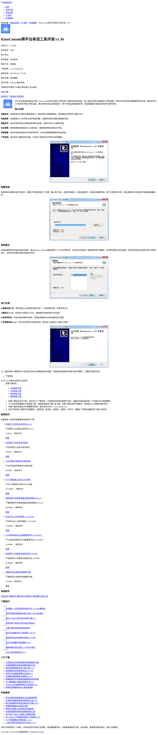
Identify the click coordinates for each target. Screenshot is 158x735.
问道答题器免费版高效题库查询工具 (20, 665)
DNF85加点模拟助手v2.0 (16, 652)
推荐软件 (20, 96)
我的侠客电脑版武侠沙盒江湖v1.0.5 (20, 668)
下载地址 (12, 96)
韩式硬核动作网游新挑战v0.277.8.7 (20, 671)
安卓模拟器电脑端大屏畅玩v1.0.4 (19, 676)
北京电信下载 (15, 388)
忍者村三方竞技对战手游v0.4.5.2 (19, 424)
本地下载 (4, 92)
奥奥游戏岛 (14, 23)
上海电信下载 (15, 391)
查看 (7, 438)
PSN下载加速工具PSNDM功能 (18, 480)
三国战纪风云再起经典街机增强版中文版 (22, 662)
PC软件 (9, 15)
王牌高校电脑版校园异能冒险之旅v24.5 (21, 700)
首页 (7, 7)
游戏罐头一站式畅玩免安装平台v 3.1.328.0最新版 (25, 609)
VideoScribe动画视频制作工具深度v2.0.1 (22, 685)
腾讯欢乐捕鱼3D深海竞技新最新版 (20, 709)
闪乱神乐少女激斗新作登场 (17, 443)
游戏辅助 (33, 23)
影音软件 (28, 596)
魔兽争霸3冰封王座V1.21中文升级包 (20, 647)
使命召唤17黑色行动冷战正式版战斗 (20, 623)
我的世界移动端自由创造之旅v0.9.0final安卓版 (24, 613)
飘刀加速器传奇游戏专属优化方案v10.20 (22, 703)
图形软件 (20, 596)
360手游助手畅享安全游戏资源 (18, 461)
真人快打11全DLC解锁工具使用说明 (20, 714)
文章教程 (9, 18)
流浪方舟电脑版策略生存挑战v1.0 (19, 674)
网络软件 (12, 596)
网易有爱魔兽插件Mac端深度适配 (19, 687)
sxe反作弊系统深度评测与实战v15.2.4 (21, 723)
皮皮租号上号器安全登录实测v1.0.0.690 (21, 554)
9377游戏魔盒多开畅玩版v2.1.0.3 (19, 720)
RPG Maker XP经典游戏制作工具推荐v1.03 (23, 717)
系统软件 (4, 596)
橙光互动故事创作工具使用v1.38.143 (20, 633)
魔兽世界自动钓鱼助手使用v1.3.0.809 (21, 638)
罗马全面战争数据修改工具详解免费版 (21, 698)
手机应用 (9, 13)
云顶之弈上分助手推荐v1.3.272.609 (20, 517)
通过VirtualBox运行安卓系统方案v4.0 (20, 618)
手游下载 (9, 10)
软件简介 (4, 96)
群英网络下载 (15, 396)
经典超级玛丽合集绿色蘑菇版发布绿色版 (22, 679)
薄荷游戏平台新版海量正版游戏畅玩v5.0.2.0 (23, 498)
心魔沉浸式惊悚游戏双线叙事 (18, 628)
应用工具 (44, 596)
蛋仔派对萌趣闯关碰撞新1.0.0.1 (18, 643)
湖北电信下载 (15, 394)
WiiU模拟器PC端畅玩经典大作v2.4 (20, 682)
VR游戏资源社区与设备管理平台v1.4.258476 (24, 535)
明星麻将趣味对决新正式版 (17, 706)
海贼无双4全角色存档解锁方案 (18, 572)
